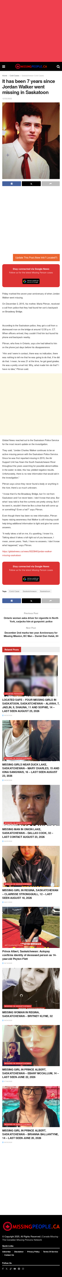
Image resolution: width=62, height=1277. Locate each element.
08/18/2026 (8, 963)
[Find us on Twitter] (7, 1268)
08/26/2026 (8, 715)
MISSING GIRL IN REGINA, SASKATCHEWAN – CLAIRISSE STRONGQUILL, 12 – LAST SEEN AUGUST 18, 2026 (30, 894)
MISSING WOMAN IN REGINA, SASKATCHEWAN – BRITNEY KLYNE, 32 (27, 1014)
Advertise (6, 1251)
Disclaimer (19, 1251)
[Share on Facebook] (11, 183)
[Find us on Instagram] (23, 1268)
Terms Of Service (50, 1251)
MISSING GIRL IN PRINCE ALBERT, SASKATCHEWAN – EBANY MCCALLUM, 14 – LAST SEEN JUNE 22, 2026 (30, 1073)
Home (4, 75)
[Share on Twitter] (31, 183)
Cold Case (14, 591)
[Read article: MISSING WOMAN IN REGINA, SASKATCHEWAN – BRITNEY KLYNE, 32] (31, 988)
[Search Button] (58, 66)
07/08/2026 (8, 1081)
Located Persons (14, 693)
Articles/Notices (14, 945)
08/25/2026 (8, 841)
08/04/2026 (8, 1020)
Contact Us (9, 1255)
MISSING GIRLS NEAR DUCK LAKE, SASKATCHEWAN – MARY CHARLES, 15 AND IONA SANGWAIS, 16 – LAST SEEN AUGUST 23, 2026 (30, 770)
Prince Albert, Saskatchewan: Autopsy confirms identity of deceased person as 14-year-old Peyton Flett (29, 955)
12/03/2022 (7, 98)
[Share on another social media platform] (51, 183)
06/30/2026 (8, 1142)
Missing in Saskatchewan (18, 758)
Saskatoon (45, 591)
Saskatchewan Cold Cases (33, 75)
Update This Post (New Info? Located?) (36, 257)
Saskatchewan (30, 591)
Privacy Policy (33, 1251)
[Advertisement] (31, 31)
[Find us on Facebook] (2, 1268)
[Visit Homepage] (31, 66)
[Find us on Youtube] (15, 1268)
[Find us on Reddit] (19, 1268)
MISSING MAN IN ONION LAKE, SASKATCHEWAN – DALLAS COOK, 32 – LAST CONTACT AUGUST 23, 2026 (27, 833)
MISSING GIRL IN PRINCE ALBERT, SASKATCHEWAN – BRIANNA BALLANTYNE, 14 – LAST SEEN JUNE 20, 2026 (30, 1134)
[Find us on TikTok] (11, 1268)
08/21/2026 (8, 902)
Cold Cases (14, 75)
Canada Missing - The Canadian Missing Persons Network (30, 1238)
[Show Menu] (3, 66)
